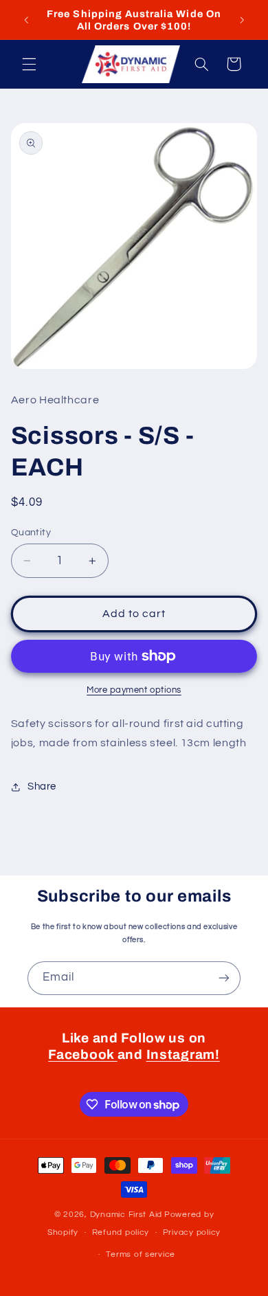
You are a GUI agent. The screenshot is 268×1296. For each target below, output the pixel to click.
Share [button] (41, 786)
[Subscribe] (224, 978)
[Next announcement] (242, 20)
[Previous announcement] (26, 20)
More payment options (134, 690)
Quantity (31, 532)
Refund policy (121, 1232)
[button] (29, 64)
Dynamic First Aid (126, 1214)
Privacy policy (192, 1232)
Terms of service (140, 1254)
